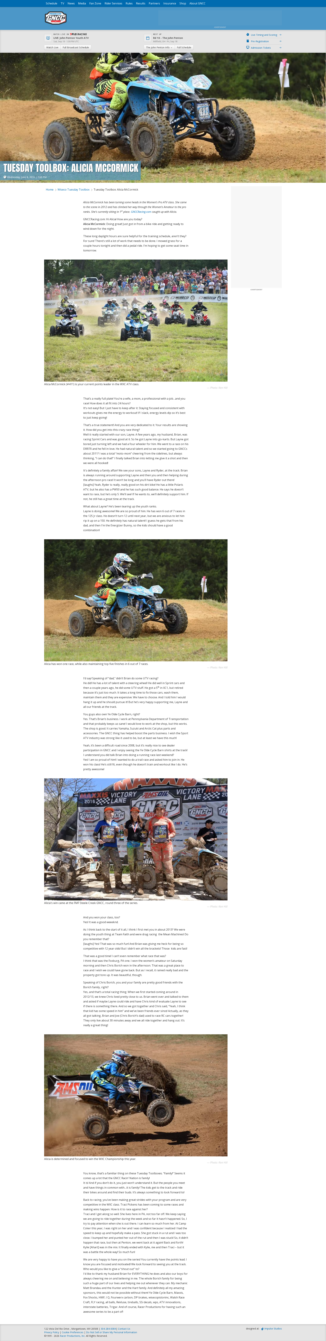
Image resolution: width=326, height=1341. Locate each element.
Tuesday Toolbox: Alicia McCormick (116, 189)
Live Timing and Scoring (264, 34)
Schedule (51, 3)
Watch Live (52, 47)
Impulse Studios (273, 1328)
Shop (182, 3)
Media (82, 3)
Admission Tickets (261, 47)
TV (62, 3)
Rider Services (113, 3)
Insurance (169, 3)
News (71, 3)
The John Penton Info (158, 47)
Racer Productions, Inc (72, 1335)
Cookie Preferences (73, 1332)
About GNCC (197, 3)
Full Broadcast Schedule (76, 47)
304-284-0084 (108, 1328)
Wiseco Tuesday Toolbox (73, 189)
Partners (154, 3)
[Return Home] (55, 24)
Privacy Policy (51, 1332)
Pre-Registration (260, 41)
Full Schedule (184, 47)
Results (140, 3)
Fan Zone (95, 3)
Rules (129, 3)
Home (49, 189)
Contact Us (124, 1328)
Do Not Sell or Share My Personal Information (111, 1332)
